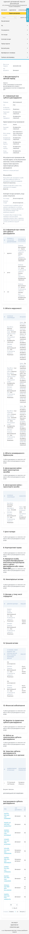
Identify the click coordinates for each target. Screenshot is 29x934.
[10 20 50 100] (14, 904)
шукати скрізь (24, 17)
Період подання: (5, 43)
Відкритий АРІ (12, 10)
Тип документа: (5, 30)
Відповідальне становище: (8, 52)
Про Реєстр (4, 10)
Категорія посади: (6, 39)
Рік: (2, 25)
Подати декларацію (14, 13)
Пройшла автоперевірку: (8, 57)
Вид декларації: (5, 21)
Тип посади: (4, 34)
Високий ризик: (5, 48)
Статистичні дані (23, 10)
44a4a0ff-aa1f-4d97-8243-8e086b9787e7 (7, 824)
